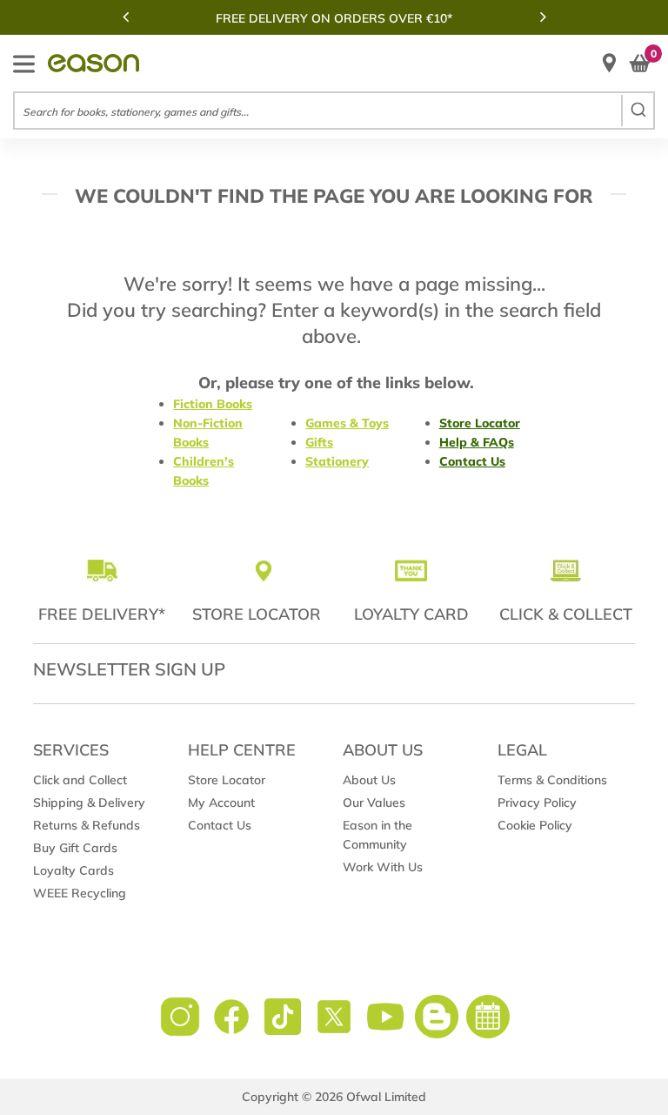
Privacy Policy (537, 802)
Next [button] (542, 16)
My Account (221, 802)
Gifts (319, 442)
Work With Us (383, 867)
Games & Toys (347, 423)
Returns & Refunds (86, 825)
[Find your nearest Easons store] (609, 63)
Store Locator (479, 423)
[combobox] (334, 110)
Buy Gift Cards (75, 848)
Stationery (337, 461)
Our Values (374, 802)
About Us (369, 780)
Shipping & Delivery (89, 802)
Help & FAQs (476, 442)
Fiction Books (212, 404)
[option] (334, 18)
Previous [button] (125, 16)
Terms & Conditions (552, 780)
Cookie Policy (535, 825)
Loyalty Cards (73, 870)
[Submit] (637, 110)
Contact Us (472, 461)
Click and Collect (80, 780)
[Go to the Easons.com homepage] (93, 63)
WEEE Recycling (79, 893)
